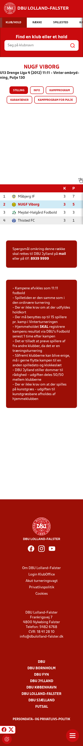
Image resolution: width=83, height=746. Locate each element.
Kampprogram (59, 90)
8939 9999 (40, 258)
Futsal (41, 707)
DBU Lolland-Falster (41, 694)
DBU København (41, 687)
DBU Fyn (41, 674)
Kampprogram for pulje (55, 100)
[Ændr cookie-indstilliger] (7, 739)
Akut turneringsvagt (42, 581)
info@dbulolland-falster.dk (41, 636)
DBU (41, 662)
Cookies (41, 594)
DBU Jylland (41, 681)
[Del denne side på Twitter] (11, 730)
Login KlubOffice (41, 574)
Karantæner (19, 100)
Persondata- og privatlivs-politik (41, 719)
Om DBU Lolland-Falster (41, 568)
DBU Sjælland (41, 700)
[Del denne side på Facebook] (4, 730)
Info (37, 90)
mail (62, 254)
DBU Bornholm (41, 668)
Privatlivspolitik (41, 587)
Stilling (18, 90)
